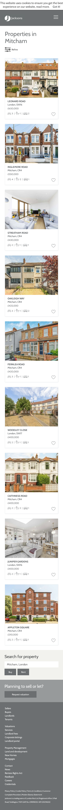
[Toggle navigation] (56, 17)
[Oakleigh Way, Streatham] (31, 275)
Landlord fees (11, 733)
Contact (9, 765)
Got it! (56, 6)
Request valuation (20, 694)
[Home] (14, 18)
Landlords (9, 715)
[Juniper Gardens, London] (31, 538)
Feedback (9, 776)
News (7, 769)
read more (42, 6)
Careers (8, 780)
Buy (10, 672)
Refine (15, 49)
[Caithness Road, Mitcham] (31, 472)
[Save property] (53, 114)
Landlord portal (12, 741)
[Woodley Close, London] (31, 406)
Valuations (10, 726)
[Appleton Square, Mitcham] (31, 604)
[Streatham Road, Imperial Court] (31, 209)
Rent (23, 672)
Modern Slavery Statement (32, 795)
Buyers (8, 712)
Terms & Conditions (34, 791)
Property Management (15, 747)
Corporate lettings (13, 737)
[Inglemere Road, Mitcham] (31, 143)
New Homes (11, 755)
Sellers (8, 708)
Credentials (10, 784)
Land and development (16, 751)
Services (9, 729)
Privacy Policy (10, 791)
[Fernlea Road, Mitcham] (31, 341)
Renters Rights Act (13, 773)
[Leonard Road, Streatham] (31, 78)
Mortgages (10, 758)
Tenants (8, 719)
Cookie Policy (21, 791)
